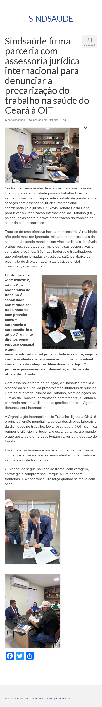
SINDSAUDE (51, 18)
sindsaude (18, 119)
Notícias (54, 119)
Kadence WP (63, 698)
